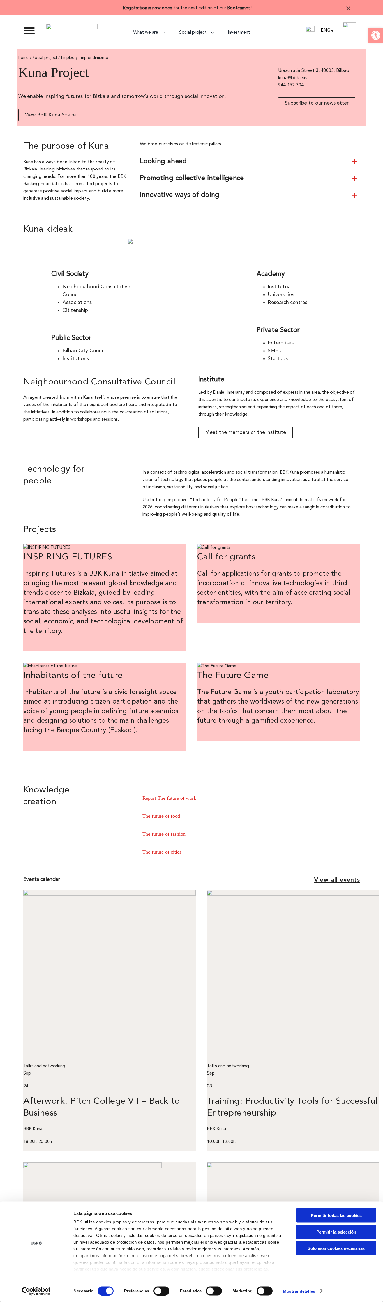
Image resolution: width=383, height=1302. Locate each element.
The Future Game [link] (233, 675)
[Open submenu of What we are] (165, 33)
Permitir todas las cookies (336, 1215)
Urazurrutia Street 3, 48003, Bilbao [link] (313, 70)
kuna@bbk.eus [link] (292, 78)
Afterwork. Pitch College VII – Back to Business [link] (101, 1107)
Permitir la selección (336, 1231)
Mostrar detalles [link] (299, 1291)
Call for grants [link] (226, 557)
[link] (375, 35)
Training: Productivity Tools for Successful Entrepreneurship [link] (292, 1107)
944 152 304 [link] (291, 85)
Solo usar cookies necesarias (336, 1248)
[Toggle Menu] (29, 31)
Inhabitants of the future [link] (73, 675)
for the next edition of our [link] (186, 8)
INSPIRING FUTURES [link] (67, 557)
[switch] (161, 1290)
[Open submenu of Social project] (214, 33)
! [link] (251, 8)
